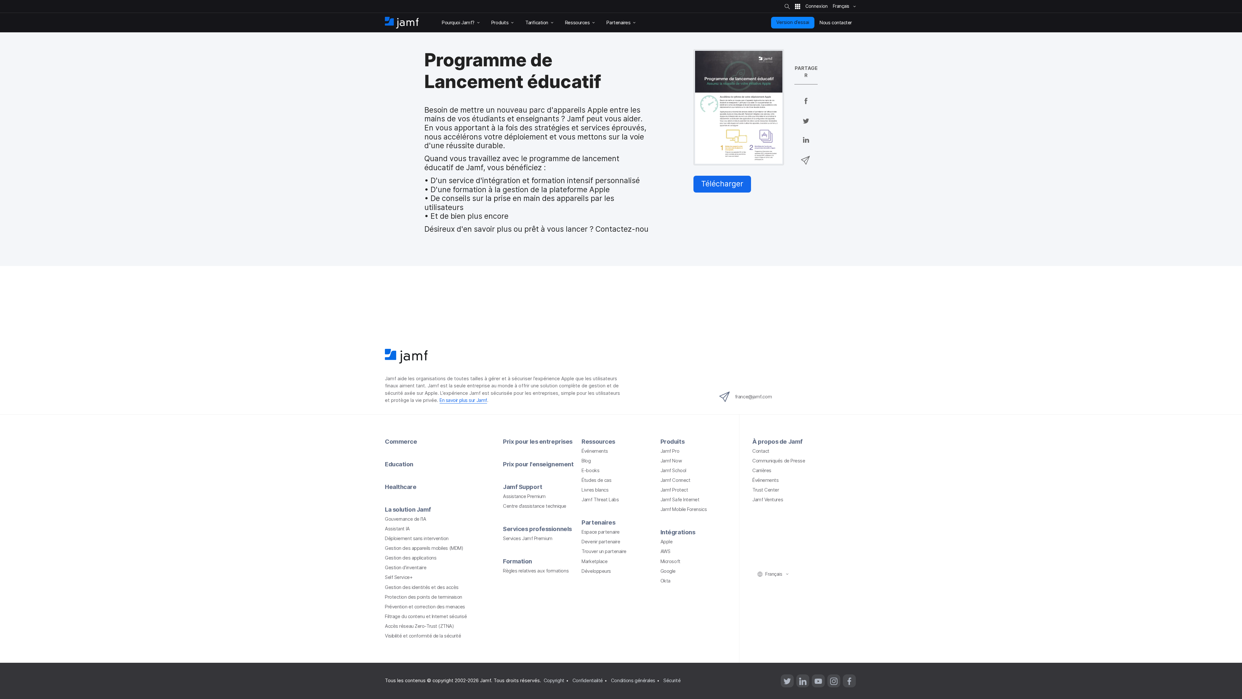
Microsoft (670, 561)
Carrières (761, 470)
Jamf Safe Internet (680, 500)
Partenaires (598, 522)
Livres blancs (595, 490)
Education (399, 464)
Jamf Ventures (767, 500)
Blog (586, 461)
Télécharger (722, 183)
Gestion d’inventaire (405, 568)
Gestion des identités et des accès (422, 587)
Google (668, 571)
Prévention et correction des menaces (425, 607)
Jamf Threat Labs (600, 500)
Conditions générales (633, 680)
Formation (517, 561)
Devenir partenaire (601, 542)
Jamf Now (671, 461)
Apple (666, 542)
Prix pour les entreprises (537, 441)
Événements (595, 451)
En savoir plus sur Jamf (463, 400)
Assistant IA (397, 529)
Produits (672, 441)
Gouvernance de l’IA (405, 519)
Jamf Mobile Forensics (683, 509)
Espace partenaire (600, 532)
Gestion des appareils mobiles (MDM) (424, 548)
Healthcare (401, 486)
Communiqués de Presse (778, 461)
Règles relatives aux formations (536, 571)
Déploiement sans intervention (417, 538)
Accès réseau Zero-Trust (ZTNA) (419, 626)
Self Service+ (398, 577)
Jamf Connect (675, 480)
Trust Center (765, 490)
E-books (590, 470)
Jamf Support (522, 486)
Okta (665, 581)
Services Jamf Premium (527, 538)
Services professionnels (537, 528)
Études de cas (596, 480)
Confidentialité (587, 680)
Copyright (554, 680)
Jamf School (673, 470)
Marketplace (594, 561)
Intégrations (677, 532)
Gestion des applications (410, 558)
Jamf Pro (669, 451)
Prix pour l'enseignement (538, 464)
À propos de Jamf (777, 441)
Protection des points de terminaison (423, 597)
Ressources (598, 441)
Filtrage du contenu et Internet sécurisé (426, 616)
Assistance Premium (524, 496)
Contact (760, 451)
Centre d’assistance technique (534, 506)
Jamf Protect (674, 490)
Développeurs (596, 571)
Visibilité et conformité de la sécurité (423, 636)
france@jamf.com (753, 397)
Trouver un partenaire (604, 551)
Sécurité (672, 680)
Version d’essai (792, 22)
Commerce (401, 441)
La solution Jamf (408, 509)
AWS (665, 551)
